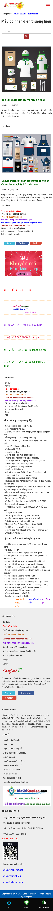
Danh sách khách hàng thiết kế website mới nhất (24, 587)
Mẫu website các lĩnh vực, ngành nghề (20, 590)
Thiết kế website (12, 389)
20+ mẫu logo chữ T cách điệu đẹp (19, 463)
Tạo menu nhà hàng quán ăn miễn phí (18, 721)
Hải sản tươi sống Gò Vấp (15, 498)
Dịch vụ (7, 386)
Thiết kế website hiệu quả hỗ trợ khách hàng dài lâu (25, 567)
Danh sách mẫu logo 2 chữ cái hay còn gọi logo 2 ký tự (26, 472)
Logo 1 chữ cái (9, 757)
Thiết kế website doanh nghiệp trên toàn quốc (23, 552)
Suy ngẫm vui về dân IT (14, 512)
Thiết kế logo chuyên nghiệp (13, 214)
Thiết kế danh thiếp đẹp (11, 217)
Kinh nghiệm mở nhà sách (14, 533)
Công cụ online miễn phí (12, 765)
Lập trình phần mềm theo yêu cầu (15, 225)
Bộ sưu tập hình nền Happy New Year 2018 (22, 515)
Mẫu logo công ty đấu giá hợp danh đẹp (20, 437)
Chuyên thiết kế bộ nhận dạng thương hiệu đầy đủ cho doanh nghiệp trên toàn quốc (25, 182)
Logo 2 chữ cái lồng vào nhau (14, 753)
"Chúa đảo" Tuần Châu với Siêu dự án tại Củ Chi (23, 524)
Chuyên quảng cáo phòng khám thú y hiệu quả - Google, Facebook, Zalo (26, 557)
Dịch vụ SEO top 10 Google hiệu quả (16, 219)
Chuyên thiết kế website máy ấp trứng (20, 576)
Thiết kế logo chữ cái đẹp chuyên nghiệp (21, 478)
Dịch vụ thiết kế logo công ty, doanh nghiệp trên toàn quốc (25, 441)
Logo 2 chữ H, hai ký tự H (15, 469)
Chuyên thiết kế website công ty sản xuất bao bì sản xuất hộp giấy (27, 571)
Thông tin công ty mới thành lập (15, 782)
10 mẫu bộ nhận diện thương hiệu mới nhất (23, 99)
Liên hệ (5, 664)
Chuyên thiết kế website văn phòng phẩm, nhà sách (25, 561)
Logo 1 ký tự (8, 744)
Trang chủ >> (7, 14)
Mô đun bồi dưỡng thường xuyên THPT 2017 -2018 (25, 501)
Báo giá (7, 412)
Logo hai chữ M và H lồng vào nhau (18, 475)
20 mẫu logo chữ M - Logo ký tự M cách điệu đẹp (25, 460)
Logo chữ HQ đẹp (12, 452)
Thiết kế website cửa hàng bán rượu (19, 527)
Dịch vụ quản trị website (10, 234)
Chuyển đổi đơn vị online (12, 769)
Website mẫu (34, 601)
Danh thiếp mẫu (19, 602)
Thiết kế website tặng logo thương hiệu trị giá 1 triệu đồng (25, 545)
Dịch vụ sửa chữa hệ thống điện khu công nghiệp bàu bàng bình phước (26, 722)
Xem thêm (6, 126)
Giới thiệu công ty (12, 550)
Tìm (26, 36)
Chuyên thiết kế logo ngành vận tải (18, 426)
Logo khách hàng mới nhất (15, 429)
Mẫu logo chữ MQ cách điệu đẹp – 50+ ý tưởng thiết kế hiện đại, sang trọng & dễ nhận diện (27, 488)
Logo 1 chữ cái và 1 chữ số (14, 761)
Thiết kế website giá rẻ (11, 211)
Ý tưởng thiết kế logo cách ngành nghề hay (22, 458)
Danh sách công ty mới (12, 778)
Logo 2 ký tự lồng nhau (12, 740)
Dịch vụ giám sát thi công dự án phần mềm (17, 231)
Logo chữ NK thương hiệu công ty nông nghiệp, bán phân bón (27, 433)
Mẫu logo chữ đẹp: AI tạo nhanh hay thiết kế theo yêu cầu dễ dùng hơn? (27, 482)
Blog (6, 415)
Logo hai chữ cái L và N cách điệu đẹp (20, 455)
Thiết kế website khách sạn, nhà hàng (19, 521)
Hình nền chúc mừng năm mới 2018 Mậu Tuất (22, 518)
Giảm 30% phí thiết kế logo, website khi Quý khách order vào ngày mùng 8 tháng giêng (26, 493)
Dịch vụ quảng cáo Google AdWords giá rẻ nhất (21, 222)
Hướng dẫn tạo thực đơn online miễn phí (26, 725)
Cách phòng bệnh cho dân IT (16, 504)
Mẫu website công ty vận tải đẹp (18, 593)
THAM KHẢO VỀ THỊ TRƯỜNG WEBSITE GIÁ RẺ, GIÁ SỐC (25, 508)
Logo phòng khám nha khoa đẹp (17, 446)
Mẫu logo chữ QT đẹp (13, 449)
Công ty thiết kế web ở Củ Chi (17, 596)
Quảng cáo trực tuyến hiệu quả (33, 718)
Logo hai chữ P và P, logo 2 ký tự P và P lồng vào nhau (26, 530)
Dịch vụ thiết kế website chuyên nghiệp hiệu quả (24, 564)
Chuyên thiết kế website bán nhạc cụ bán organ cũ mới (26, 581)
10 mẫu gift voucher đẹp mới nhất (18, 466)
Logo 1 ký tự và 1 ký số (12, 748)
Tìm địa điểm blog (10, 774)
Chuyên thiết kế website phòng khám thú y (22, 579)
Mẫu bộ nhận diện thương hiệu (26, 14)
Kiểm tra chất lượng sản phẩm (13, 228)
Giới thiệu (8, 383)
